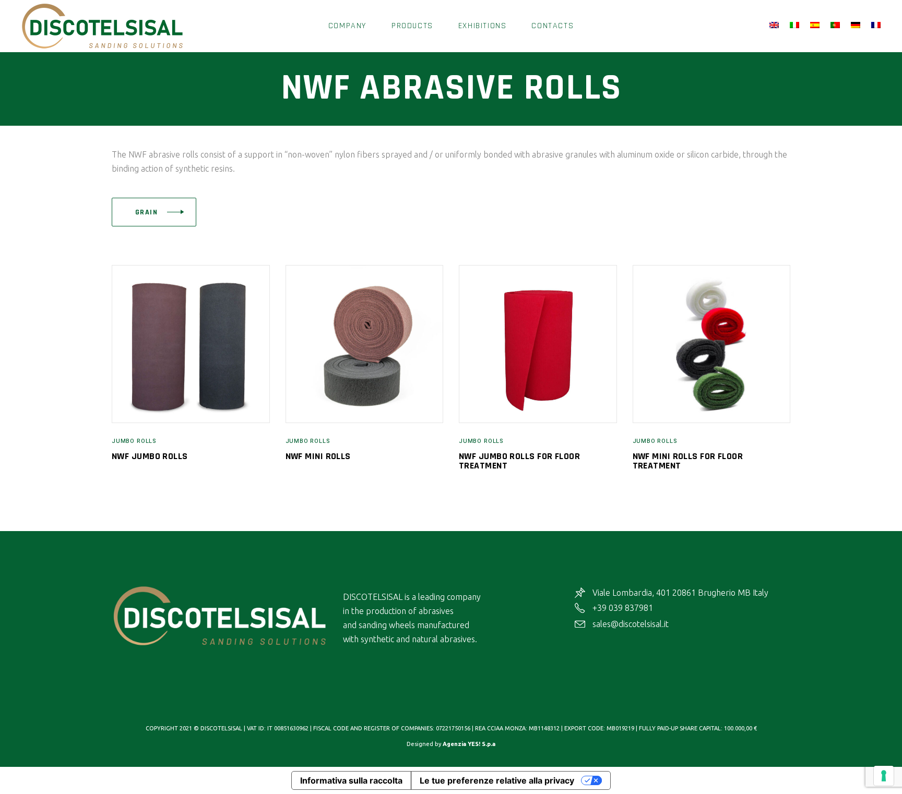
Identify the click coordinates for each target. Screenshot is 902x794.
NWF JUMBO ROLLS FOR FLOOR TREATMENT (519, 461)
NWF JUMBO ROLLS (150, 456)
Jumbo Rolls (134, 441)
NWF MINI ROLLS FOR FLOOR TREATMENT (688, 461)
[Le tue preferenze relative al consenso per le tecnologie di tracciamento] (884, 776)
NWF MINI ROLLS (318, 456)
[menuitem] (775, 25)
